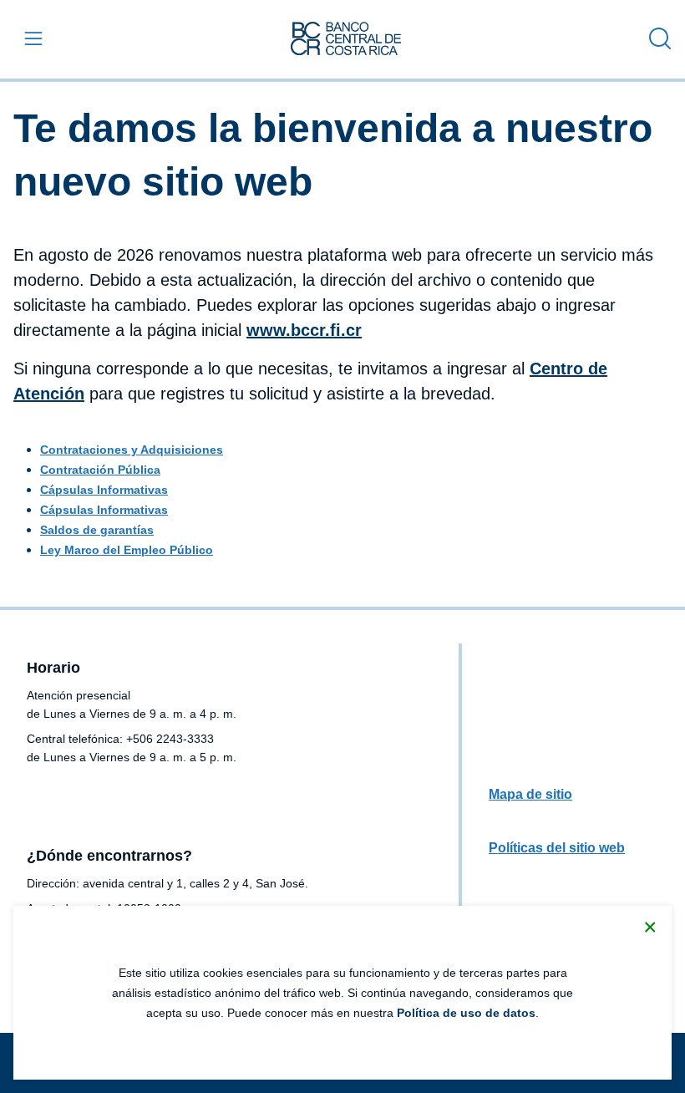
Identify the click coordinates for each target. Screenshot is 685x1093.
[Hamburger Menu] (30, 38)
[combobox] (656, 38)
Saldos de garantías (97, 529)
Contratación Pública (100, 469)
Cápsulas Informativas (104, 489)
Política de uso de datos (466, 1012)
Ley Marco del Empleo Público (126, 550)
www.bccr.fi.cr (304, 330)
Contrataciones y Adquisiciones (131, 449)
